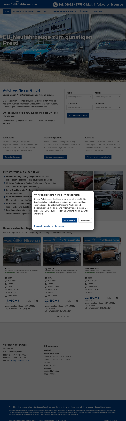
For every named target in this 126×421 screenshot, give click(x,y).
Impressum (60, 226)
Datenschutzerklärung (43, 226)
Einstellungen (85, 220)
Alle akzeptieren (70, 220)
